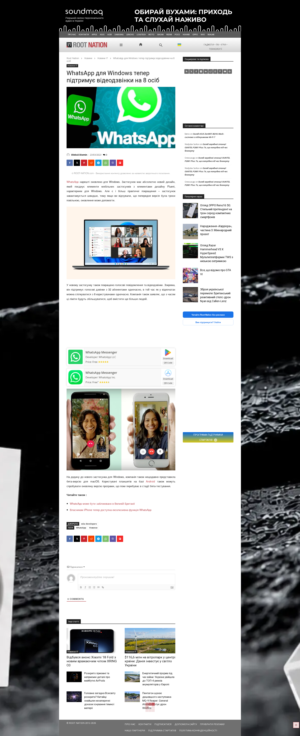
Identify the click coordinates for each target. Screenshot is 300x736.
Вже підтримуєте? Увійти (208, 322)
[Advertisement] (121, 324)
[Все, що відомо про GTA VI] (190, 275)
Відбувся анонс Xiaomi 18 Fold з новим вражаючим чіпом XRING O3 (92, 661)
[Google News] (229, 71)
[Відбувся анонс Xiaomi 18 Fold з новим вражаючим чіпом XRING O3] (92, 640)
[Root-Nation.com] (87, 44)
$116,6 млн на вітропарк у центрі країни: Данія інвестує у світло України (150, 661)
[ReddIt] (91, 163)
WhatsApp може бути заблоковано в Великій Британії (102, 503)
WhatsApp (73, 182)
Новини (88, 58)
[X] (77, 163)
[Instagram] (215, 71)
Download (168, 358)
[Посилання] (103, 587)
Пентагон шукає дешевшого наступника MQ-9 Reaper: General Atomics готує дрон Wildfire (156, 701)
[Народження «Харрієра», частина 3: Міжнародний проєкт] (190, 231)
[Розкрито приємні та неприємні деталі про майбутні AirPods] (74, 677)
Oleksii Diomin (79, 154)
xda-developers (89, 523)
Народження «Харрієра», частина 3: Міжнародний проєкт (216, 230)
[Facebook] (70, 163)
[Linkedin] (205, 71)
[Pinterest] (84, 163)
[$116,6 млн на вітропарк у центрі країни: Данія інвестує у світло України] (150, 640)
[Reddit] (210, 71)
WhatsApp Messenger (101, 352)
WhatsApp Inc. (107, 377)
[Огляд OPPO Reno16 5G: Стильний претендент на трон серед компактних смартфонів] (190, 210)
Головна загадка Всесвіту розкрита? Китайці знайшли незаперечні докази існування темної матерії (99, 701)
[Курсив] (85, 587)
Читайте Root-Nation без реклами (208, 314)
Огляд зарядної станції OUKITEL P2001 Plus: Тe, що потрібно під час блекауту (206, 147)
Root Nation (73, 58)
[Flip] (120, 163)
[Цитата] (98, 587)
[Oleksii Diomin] (69, 154)
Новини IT (102, 58)
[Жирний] (81, 587)
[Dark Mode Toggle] (296, 725)
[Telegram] (98, 163)
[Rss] (186, 71)
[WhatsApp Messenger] (75, 357)
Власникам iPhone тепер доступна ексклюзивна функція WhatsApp (110, 510)
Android (150, 481)
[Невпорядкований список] (94, 587)
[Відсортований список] (90, 587)
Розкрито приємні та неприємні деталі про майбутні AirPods (97, 677)
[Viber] (113, 163)
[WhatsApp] (105, 163)
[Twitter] (191, 71)
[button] (161, 45)
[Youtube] (225, 71)
